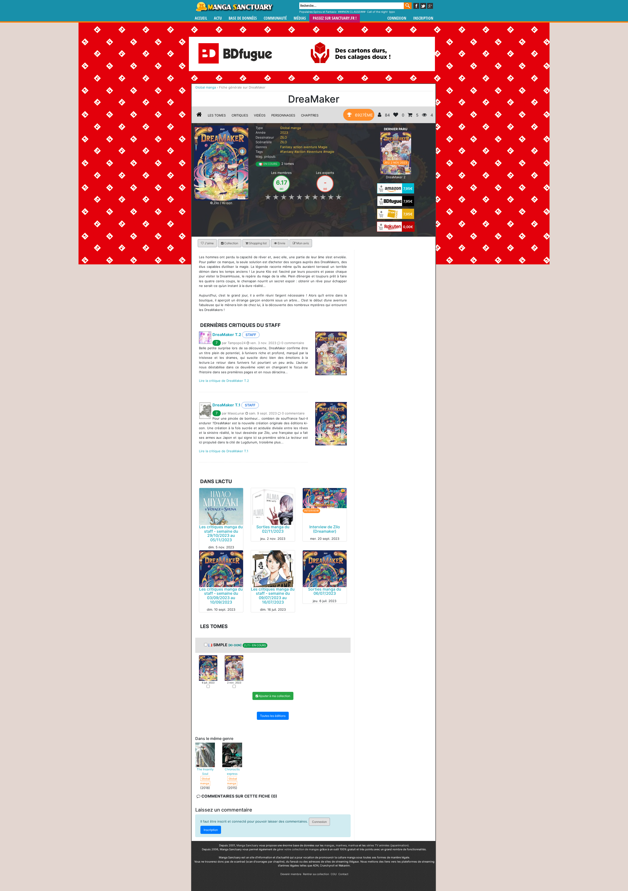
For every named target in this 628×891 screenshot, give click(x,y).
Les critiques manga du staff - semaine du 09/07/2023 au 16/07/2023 (273, 596)
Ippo (392, 11)
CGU (334, 874)
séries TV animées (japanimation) (387, 845)
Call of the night (377, 11)
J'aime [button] (209, 243)
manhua (353, 845)
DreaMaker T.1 (226, 404)
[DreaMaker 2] (395, 153)
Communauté (275, 18)
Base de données (243, 18)
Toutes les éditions (273, 716)
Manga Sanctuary (247, 845)
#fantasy (286, 152)
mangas (329, 845)
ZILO (283, 137)
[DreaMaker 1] (208, 668)
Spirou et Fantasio (325, 11)
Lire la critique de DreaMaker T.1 (223, 451)
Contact (343, 874)
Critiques (240, 115)
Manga (234, 6)
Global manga (290, 128)
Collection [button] (230, 243)
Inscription (423, 18)
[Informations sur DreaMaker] (199, 115)
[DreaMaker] (221, 163)
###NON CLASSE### (352, 11)
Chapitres (309, 115)
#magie (328, 152)
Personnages (283, 115)
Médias (300, 18)
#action (300, 152)
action (297, 147)
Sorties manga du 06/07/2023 (324, 591)
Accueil (201, 18)
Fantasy (286, 147)
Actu (218, 18)
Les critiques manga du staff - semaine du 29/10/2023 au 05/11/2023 (221, 533)
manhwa (341, 845)
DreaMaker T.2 (226, 334)
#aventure (314, 152)
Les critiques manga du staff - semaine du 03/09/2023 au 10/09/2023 (221, 596)
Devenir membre (290, 874)
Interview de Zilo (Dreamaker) (324, 529)
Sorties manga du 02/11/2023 (272, 529)
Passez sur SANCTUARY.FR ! (334, 18)
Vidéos (259, 115)
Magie (322, 147)
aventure (310, 147)
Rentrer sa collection (316, 874)
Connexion (396, 18)
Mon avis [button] (302, 243)
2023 (284, 132)
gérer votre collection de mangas (298, 849)
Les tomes (217, 115)
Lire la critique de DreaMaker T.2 (224, 381)
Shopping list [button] (257, 243)
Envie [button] (281, 243)
